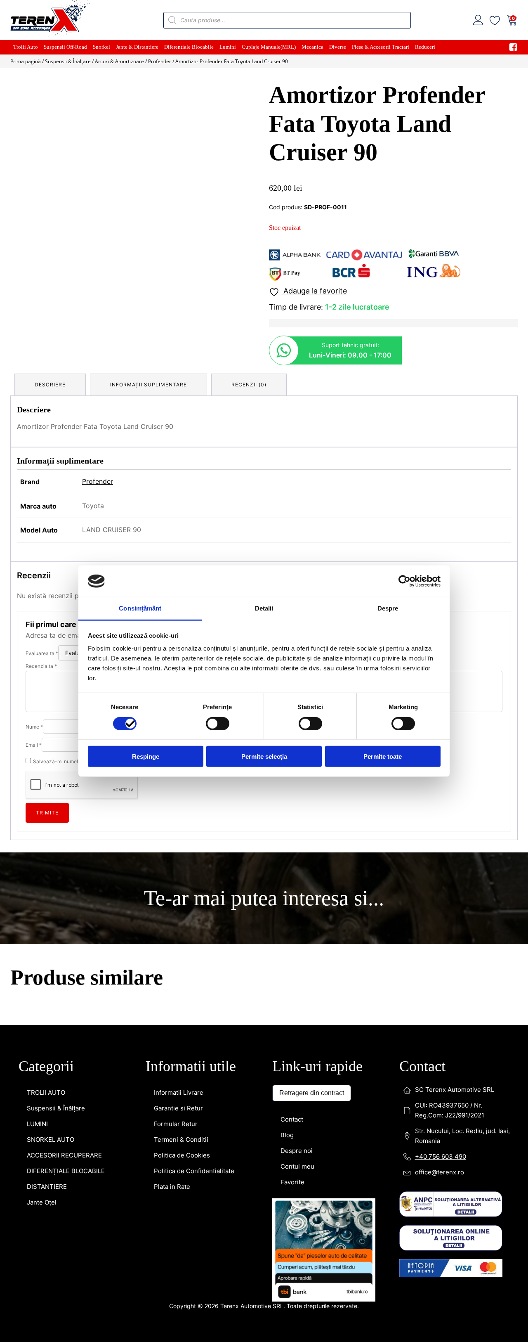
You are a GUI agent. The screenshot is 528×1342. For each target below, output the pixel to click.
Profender (159, 61)
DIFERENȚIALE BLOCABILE (66, 778)
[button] (244, 95)
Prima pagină (25, 61)
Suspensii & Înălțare (68, 61)
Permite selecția (264, 756)
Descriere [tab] (50, 384)
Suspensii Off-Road (65, 47)
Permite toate (382, 756)
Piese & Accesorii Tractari (380, 47)
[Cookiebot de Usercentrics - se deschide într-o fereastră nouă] (404, 581)
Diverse (337, 47)
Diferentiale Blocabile (189, 47)
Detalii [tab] (264, 608)
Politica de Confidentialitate (194, 778)
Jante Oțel (42, 809)
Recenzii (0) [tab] (248, 384)
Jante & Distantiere (137, 47)
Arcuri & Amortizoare (119, 61)
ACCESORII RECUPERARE (64, 762)
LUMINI (37, 731)
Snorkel (101, 47)
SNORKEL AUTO (50, 746)
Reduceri (425, 47)
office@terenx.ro (439, 779)
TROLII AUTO (46, 699)
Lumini (227, 47)
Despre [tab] (387, 608)
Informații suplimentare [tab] (148, 384)
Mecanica (312, 47)
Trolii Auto (25, 47)
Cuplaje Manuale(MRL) (269, 47)
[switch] (217, 723)
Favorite (292, 789)
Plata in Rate (172, 794)
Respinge (145, 756)
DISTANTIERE (47, 794)
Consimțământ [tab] (140, 608)
